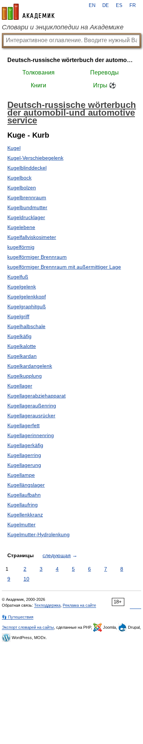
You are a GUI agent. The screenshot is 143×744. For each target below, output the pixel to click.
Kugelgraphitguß (26, 306)
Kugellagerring (24, 455)
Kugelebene (21, 227)
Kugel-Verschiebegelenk (35, 158)
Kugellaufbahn (24, 495)
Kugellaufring (22, 505)
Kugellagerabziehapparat (36, 396)
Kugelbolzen (21, 187)
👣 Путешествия (17, 617)
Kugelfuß (17, 277)
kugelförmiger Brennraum (37, 257)
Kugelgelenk (21, 287)
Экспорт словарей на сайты (28, 627)
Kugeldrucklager (26, 217)
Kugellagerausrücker (31, 415)
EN (92, 5)
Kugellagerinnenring (30, 435)
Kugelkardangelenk (29, 366)
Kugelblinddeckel (27, 168)
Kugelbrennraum (26, 197)
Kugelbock (19, 178)
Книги (38, 85)
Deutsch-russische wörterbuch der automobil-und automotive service (71, 60)
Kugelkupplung (24, 376)
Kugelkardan (22, 356)
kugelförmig (20, 247)
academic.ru (28, 12)
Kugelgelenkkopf (26, 297)
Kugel (14, 148)
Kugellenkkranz (25, 515)
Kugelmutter (21, 524)
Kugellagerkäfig (25, 445)
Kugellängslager (26, 485)
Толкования (38, 72)
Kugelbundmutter (27, 207)
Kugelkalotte (21, 346)
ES (119, 5)
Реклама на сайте (79, 605)
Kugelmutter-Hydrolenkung (38, 534)
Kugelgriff (18, 316)
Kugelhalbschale (26, 326)
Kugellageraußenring (31, 406)
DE (105, 5)
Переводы (104, 72)
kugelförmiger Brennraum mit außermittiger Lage (64, 267)
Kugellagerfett (23, 425)
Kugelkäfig (19, 336)
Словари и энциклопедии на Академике (63, 27)
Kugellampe (21, 475)
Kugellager (19, 386)
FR (132, 5)
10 (26, 579)
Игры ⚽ (104, 85)
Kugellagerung (24, 465)
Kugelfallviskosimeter (31, 237)
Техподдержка (47, 605)
